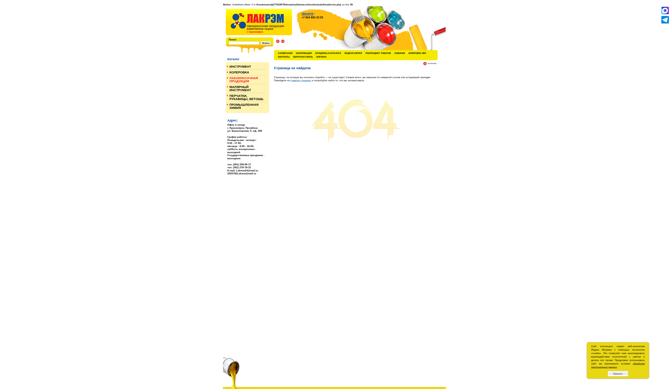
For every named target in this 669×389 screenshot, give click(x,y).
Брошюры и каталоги (328, 53)
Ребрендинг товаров (378, 53)
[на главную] (259, 22)
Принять (618, 373)
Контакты (284, 57)
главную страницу (301, 80)
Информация (304, 53)
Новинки (399, 53)
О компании (285, 53)
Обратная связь (303, 57)
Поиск (232, 39)
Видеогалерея (353, 53)
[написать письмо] (283, 41)
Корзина (321, 57)
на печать (432, 63)
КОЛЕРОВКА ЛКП (417, 53)
